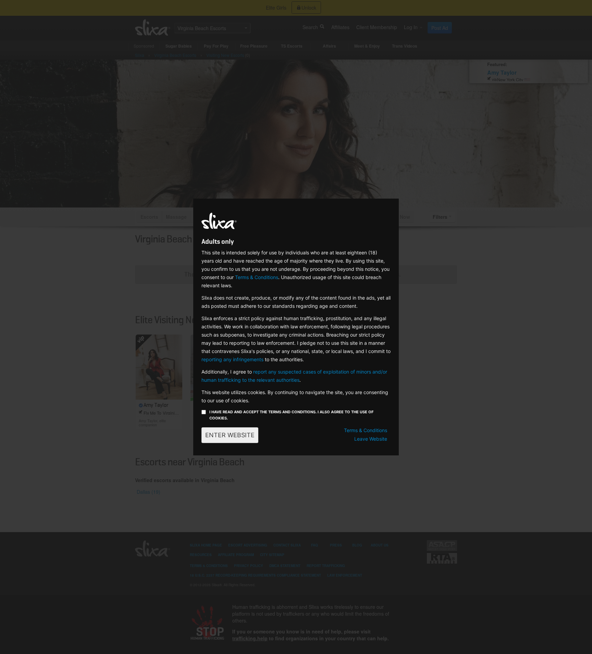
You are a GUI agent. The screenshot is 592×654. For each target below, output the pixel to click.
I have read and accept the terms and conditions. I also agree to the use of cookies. (291, 415)
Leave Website (370, 439)
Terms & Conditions (256, 277)
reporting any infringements (232, 359)
